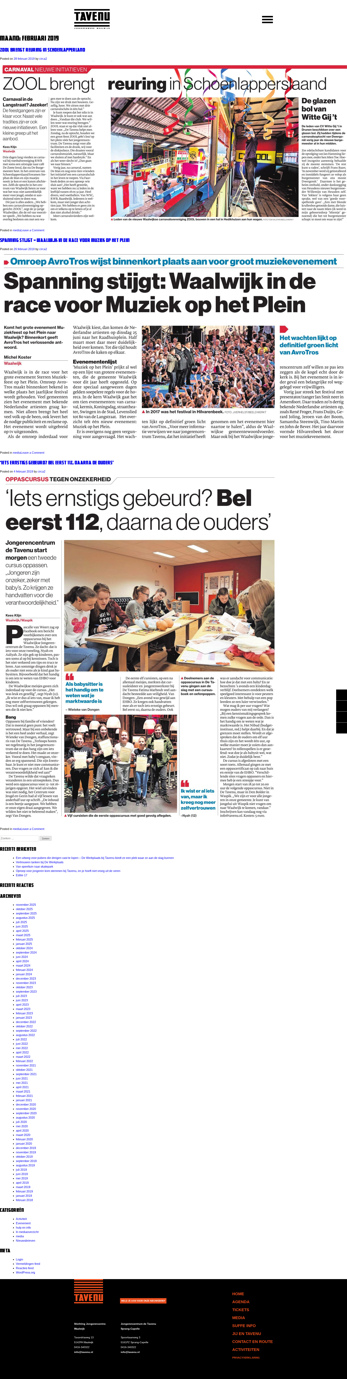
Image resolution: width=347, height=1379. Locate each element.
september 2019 (26, 1161)
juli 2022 (21, 1039)
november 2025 (26, 904)
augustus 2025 (25, 917)
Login (19, 1259)
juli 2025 (21, 922)
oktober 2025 (24, 909)
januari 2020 (24, 1143)
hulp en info (23, 1227)
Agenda (241, 1302)
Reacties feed (25, 1268)
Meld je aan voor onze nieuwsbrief (143, 1301)
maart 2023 (23, 1009)
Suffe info (244, 1325)
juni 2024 (22, 956)
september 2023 (26, 991)
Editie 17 (21, 875)
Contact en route (252, 1341)
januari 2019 (24, 1195)
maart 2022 (23, 1056)
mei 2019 (22, 1178)
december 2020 (26, 1104)
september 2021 (26, 1074)
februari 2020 (24, 1139)
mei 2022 (22, 1048)
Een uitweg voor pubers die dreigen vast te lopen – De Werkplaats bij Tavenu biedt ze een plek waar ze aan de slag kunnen (95, 857)
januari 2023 (24, 1017)
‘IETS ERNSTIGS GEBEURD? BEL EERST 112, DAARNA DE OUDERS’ (57, 462)
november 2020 (26, 1108)
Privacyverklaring (246, 1357)
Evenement (23, 1223)
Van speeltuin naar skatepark (34, 866)
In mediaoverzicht (27, 1231)
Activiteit (21, 1218)
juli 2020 (21, 1121)
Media (238, 1317)
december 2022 (26, 1022)
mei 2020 (22, 1126)
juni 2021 (22, 1078)
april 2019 (22, 1182)
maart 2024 (23, 965)
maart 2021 (23, 1091)
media (17, 230)
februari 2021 (24, 1095)
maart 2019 (23, 1187)
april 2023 (22, 1004)
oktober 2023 (24, 987)
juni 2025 (22, 926)
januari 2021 (24, 1100)
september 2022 (26, 1030)
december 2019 (26, 1148)
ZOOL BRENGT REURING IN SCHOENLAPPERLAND (42, 50)
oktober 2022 (24, 1026)
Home (238, 1294)
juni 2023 (22, 1000)
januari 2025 (24, 943)
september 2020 (26, 1113)
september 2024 (26, 952)
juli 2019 (21, 1169)
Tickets (240, 1310)
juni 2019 (22, 1174)
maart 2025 (23, 935)
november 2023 (26, 982)
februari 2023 (24, 1013)
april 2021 (22, 1087)
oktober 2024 (24, 948)
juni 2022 (22, 1043)
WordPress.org (25, 1272)
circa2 (43, 58)
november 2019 (26, 1152)
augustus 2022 (25, 1035)
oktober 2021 (24, 1069)
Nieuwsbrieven (25, 1240)
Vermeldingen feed (28, 1263)
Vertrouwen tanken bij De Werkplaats (39, 862)
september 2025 (26, 913)
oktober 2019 (24, 1156)
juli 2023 (21, 996)
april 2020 (22, 1130)
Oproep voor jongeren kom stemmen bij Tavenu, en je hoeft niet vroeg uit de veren (68, 870)
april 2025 (22, 930)
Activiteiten (245, 1349)
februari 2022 (24, 1061)
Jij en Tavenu (246, 1333)
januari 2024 (24, 974)
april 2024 (22, 961)
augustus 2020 (25, 1117)
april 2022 (22, 1052)
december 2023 (26, 978)
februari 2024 (24, 969)
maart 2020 (23, 1134)
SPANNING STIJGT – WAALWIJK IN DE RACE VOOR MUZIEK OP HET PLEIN (65, 240)
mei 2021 (22, 1082)
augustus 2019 (25, 1165)
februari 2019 (24, 1191)
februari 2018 (24, 1200)
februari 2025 (24, 939)
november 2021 (26, 1065)
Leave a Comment (32, 230)
